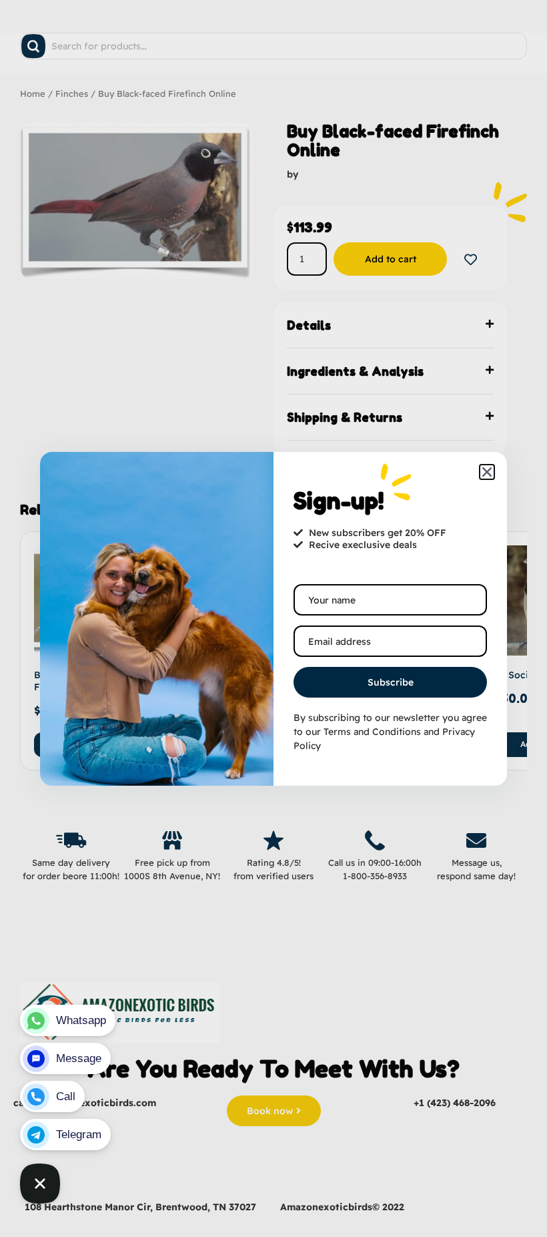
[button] (487, 472)
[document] (273, 618)
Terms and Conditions (372, 732)
